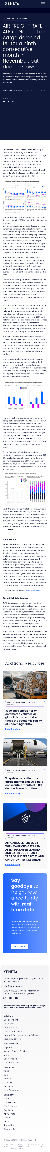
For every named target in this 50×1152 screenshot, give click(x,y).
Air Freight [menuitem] (8, 1023)
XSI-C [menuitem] (6, 1071)
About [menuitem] (6, 1098)
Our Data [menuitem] (8, 1110)
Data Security (43, 1145)
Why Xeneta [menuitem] (9, 1113)
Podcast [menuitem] (7, 1082)
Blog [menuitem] (5, 1075)
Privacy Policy (6, 1145)
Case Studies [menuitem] (10, 1058)
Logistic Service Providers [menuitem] (16, 1051)
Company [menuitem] (8, 1094)
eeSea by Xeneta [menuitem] (12, 1039)
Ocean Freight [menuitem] (10, 1019)
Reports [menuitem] (7, 1078)
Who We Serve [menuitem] (10, 1043)
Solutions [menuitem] (8, 1016)
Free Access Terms (21, 1146)
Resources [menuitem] (8, 1067)
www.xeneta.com (33, 590)
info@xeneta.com (12, 986)
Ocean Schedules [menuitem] (12, 1031)
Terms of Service (13, 1146)
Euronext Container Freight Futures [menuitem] (21, 1035)
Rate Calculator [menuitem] (11, 1090)
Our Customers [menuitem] (11, 1062)
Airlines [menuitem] (7, 1055)
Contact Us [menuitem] (9, 1129)
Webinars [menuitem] (8, 1086)
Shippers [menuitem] (7, 1047)
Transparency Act (33, 1145)
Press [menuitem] (6, 1121)
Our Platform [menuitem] (10, 1102)
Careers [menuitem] (7, 1117)
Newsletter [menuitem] (8, 1125)
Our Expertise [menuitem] (10, 1106)
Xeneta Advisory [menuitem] (11, 1027)
